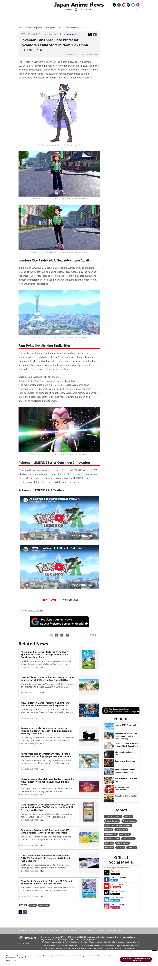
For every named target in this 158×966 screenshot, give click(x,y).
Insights (108, 830)
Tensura (128, 816)
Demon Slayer (128, 838)
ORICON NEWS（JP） (114, 930)
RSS (137, 9)
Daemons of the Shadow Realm (118, 825)
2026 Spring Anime (113, 816)
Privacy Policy (55, 930)
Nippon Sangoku (112, 821)
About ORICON (43, 930)
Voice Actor (124, 834)
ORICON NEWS (35, 610)
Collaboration (110, 834)
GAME (32, 905)
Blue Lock (109, 847)
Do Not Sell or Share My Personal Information (136, 959)
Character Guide (112, 838)
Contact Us (100, 930)
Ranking (120, 847)
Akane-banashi (129, 821)
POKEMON (43, 905)
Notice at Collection (70, 930)
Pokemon (109, 843)
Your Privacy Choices (86, 930)
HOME (21, 28)
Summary (132, 847)
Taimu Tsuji (71, 34)
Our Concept (23, 930)
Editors (32, 930)
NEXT (92, 635)
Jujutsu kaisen (122, 843)
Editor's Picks (121, 830)
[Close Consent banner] (154, 953)
